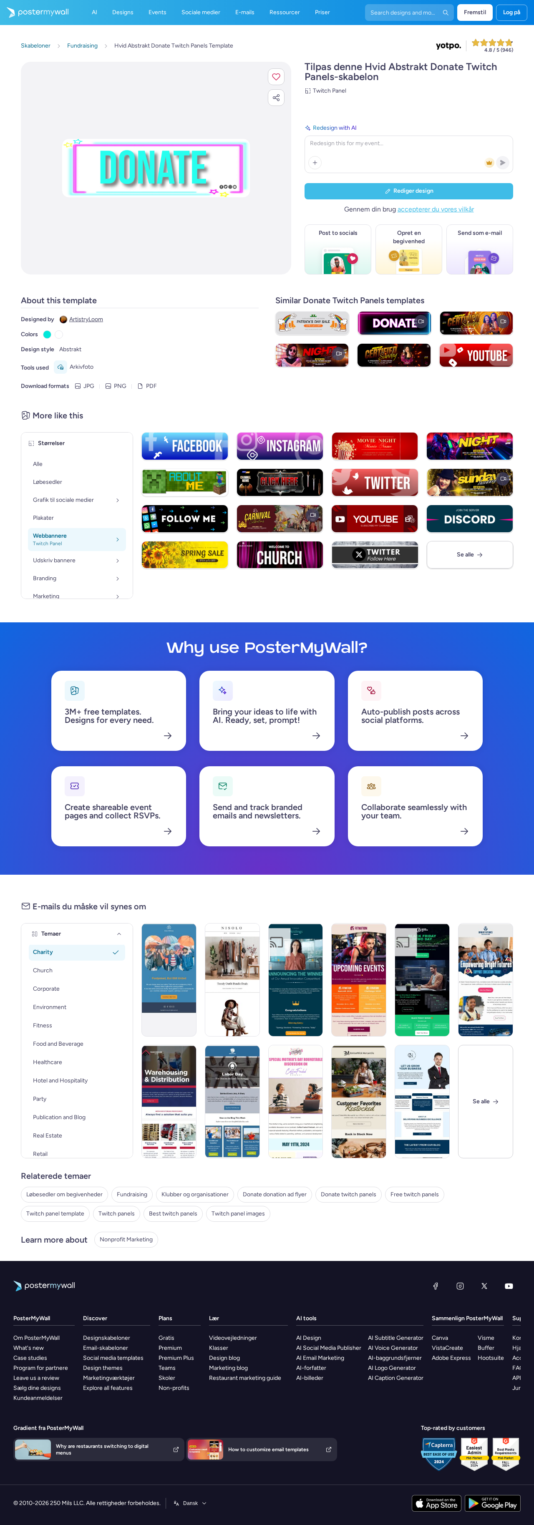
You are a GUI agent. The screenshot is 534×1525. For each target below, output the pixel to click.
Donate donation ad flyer (275, 1194)
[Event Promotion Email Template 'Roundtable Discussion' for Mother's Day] (295, 1101)
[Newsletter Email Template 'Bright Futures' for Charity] (485, 980)
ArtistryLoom (86, 319)
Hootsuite (491, 1357)
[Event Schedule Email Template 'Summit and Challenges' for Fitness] (358, 980)
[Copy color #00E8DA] (47, 334)
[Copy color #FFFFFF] (59, 334)
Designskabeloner (106, 1337)
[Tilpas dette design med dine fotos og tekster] (156, 168)
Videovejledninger (233, 1337)
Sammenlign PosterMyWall (467, 1318)
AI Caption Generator (395, 1378)
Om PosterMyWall (36, 1337)
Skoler (167, 1378)
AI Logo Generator (392, 1367)
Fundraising (132, 1194)
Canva (440, 1337)
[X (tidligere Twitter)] (484, 1286)
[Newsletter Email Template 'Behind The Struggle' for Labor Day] (232, 1101)
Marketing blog (228, 1367)
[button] (276, 76)
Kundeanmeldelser (38, 1398)
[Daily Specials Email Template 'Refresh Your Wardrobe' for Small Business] (232, 980)
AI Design (308, 1337)
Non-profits (174, 1388)
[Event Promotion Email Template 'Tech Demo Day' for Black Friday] (422, 980)
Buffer (486, 1347)
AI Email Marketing (320, 1357)
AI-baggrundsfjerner (395, 1357)
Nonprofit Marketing (126, 1239)
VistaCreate (447, 1347)
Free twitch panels (414, 1194)
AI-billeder (309, 1378)
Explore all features (108, 1388)
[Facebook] (435, 1286)
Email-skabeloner (105, 1347)
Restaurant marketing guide (245, 1378)
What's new (28, 1347)
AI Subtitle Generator (395, 1337)
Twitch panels (116, 1213)
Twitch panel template (55, 1213)
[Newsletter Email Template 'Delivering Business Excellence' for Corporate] (422, 1101)
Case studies (30, 1357)
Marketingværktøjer (109, 1378)
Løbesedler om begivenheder (64, 1194)
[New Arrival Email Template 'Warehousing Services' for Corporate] (168, 1101)
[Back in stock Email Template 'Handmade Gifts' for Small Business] (358, 1101)
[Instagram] (460, 1286)
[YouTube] (509, 1286)
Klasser (218, 1347)
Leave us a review (36, 1378)
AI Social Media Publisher (328, 1347)
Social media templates (113, 1357)
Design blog (224, 1357)
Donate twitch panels (348, 1194)
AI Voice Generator (393, 1347)
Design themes (103, 1367)
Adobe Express (451, 1357)
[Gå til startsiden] (34, 12)
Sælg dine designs (37, 1388)
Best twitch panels (173, 1213)
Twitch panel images (238, 1213)
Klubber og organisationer (195, 1194)
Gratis (166, 1337)
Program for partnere (40, 1367)
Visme (486, 1337)
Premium (170, 1347)
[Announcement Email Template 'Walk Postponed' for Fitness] (168, 980)
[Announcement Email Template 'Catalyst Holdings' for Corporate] (295, 980)
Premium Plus (176, 1357)
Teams (167, 1367)
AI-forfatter (311, 1367)
